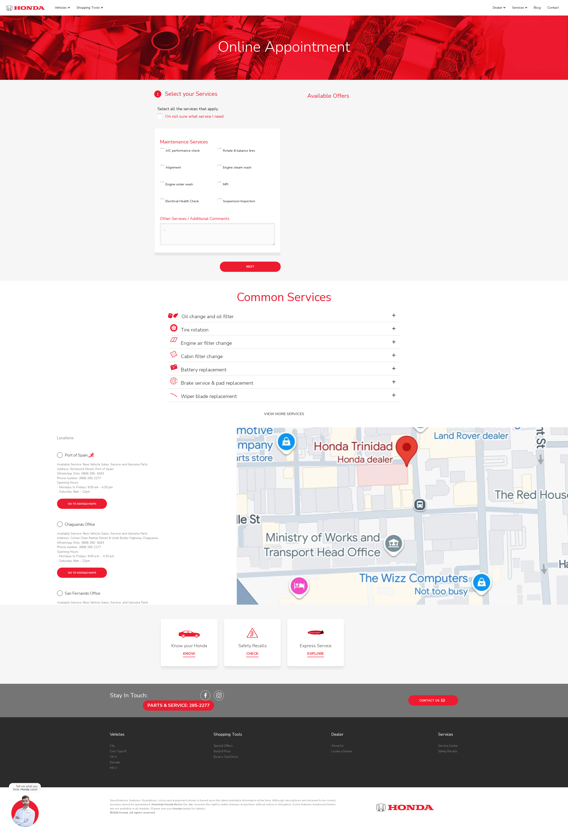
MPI (225, 184)
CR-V (113, 757)
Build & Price (222, 751)
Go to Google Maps (82, 504)
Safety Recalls (447, 751)
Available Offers (328, 96)
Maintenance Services (184, 141)
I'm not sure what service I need (194, 116)
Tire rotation (195, 329)
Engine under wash (179, 184)
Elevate (115, 762)
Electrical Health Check (182, 201)
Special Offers (223, 746)
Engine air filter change (206, 343)
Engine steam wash (237, 167)
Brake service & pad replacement (217, 383)
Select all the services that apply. (188, 109)
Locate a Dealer (341, 751)
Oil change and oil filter (207, 316)
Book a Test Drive (226, 757)
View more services (284, 413)
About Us (337, 746)
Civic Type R (118, 751)
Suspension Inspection (239, 201)
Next (250, 267)
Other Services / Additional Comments (194, 218)
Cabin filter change (202, 356)
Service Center (448, 746)
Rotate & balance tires (239, 150)
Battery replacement (204, 369)
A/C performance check (183, 150)
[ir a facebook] (205, 695)
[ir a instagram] (219, 695)
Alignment (173, 167)
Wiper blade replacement (209, 396)
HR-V (113, 768)
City (112, 746)
